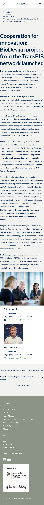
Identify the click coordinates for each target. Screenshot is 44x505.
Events (5, 413)
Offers (5, 429)
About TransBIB (9, 409)
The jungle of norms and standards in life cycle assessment (23, 370)
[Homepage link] (22, 4)
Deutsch (9, 4)
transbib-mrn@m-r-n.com (19, 320)
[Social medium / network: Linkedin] (4, 460)
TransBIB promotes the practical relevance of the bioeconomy (17, 378)
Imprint (6, 441)
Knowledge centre (10, 426)
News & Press (8, 416)
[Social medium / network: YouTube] (9, 460)
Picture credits (8, 448)
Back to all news (23, 385)
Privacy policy (8, 444)
